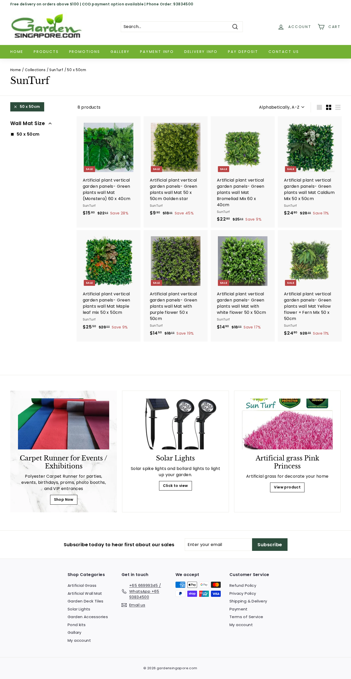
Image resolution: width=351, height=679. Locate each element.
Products (46, 51)
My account (79, 640)
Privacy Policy (242, 593)
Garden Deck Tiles (86, 601)
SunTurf (56, 70)
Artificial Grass (82, 585)
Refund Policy (242, 585)
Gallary (74, 632)
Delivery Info (201, 51)
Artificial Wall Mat (85, 593)
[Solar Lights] (175, 424)
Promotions (84, 51)
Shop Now (63, 499)
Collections (35, 70)
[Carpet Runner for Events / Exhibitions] (63, 424)
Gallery (120, 51)
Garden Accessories (88, 616)
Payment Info (157, 51)
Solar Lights (79, 609)
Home (16, 51)
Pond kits (77, 624)
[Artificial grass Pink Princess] (287, 424)
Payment (238, 609)
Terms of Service (246, 616)
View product (287, 487)
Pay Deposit (243, 51)
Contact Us (284, 51)
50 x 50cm (30, 106)
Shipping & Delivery (248, 601)
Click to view (175, 485)
